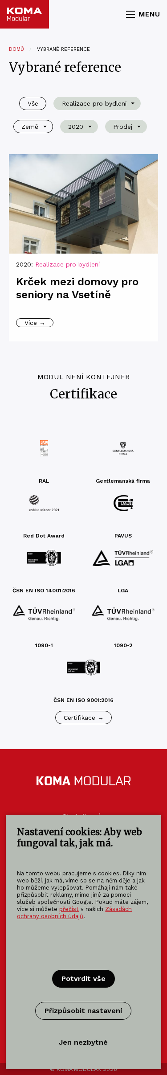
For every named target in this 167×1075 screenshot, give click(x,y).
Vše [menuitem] (33, 103)
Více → (34, 322)
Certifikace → (84, 717)
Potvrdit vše (83, 978)
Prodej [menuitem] (122, 126)
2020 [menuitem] (75, 126)
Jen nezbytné (83, 1042)
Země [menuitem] (29, 126)
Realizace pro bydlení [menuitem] (94, 103)
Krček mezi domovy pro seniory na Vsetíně (77, 288)
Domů (16, 49)
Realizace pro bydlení (67, 264)
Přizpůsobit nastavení (83, 1010)
